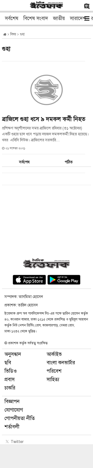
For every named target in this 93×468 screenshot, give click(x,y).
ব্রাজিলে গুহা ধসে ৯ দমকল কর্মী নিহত (43, 119)
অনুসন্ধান (12, 354)
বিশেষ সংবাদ (35, 18)
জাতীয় (59, 18)
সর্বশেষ (11, 18)
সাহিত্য (53, 379)
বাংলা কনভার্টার (61, 363)
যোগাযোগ (13, 410)
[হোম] (5, 34)
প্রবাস (9, 379)
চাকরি (9, 388)
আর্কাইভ (54, 354)
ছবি (7, 363)
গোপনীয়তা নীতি (19, 418)
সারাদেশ (78, 18)
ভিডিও (10, 371)
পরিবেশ (54, 371)
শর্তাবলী (11, 427)
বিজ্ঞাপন (12, 401)
